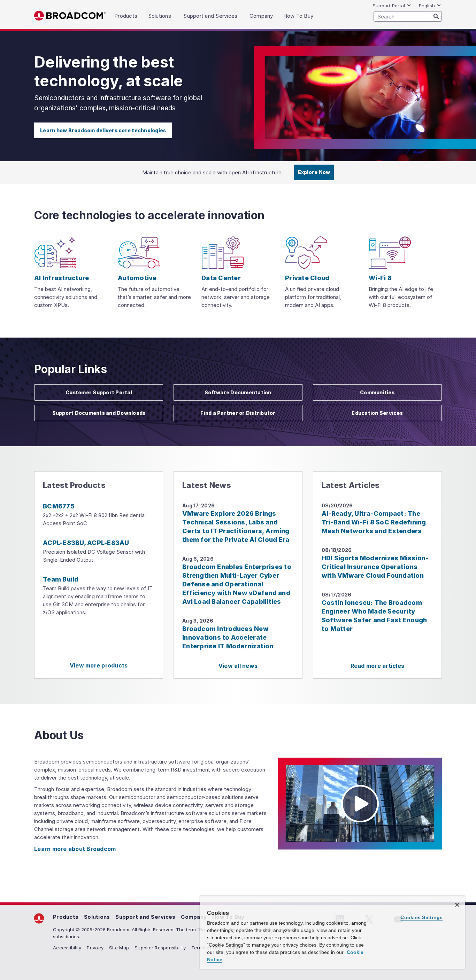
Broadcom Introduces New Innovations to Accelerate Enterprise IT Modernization (228, 637)
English (427, 5)
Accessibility (67, 947)
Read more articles (378, 665)
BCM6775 (59, 506)
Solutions (97, 917)
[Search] (436, 16)
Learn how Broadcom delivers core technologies (103, 130)
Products (65, 917)
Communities (377, 392)
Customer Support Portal (99, 392)
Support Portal (389, 5)
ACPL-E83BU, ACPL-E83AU (86, 542)
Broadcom (70, 16)
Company (194, 917)
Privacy (95, 947)
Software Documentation (238, 392)
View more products (99, 665)
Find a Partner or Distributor (237, 413)
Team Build (61, 579)
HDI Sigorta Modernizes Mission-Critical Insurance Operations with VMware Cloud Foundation (375, 566)
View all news (238, 665)
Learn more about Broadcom (75, 848)
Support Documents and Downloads (99, 413)
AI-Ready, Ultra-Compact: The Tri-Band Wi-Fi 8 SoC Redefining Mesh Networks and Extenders (374, 522)
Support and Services (145, 917)
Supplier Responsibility (160, 947)
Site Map (119, 947)
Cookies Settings (421, 917)
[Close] (457, 905)
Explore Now (314, 172)
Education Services (377, 413)
